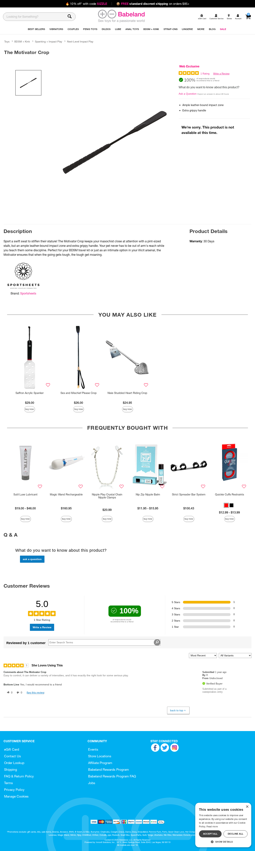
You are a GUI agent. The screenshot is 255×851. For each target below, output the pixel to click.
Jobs (91, 783)
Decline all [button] (235, 833)
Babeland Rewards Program (108, 769)
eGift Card (11, 749)
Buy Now (29, 409)
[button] (226, 505)
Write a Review (221, 73)
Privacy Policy (14, 790)
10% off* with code (86, 4)
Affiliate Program (100, 763)
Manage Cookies (16, 796)
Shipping (10, 769)
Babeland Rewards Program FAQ (112, 776)
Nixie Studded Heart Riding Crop (127, 393)
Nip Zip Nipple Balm (148, 494)
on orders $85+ (152, 4)
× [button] (247, 806)
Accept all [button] (210, 833)
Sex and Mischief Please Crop (78, 393)
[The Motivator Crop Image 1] (115, 141)
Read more (212, 826)
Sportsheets (28, 293)
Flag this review (35, 692)
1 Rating (204, 73)
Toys (7, 41)
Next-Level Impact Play (80, 41)
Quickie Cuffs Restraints (229, 494)
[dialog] (223, 825)
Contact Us (12, 756)
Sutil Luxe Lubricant (25, 494)
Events (93, 749)
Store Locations (99, 756)
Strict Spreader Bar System (188, 494)
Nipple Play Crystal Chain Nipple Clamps (107, 496)
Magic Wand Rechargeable (66, 494)
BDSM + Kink (22, 41)
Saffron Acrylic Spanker (29, 393)
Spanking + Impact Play (48, 41)
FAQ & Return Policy (19, 776)
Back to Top (176, 710)
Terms (8, 783)
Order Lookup (14, 763)
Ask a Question (188, 93)
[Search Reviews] (157, 642)
